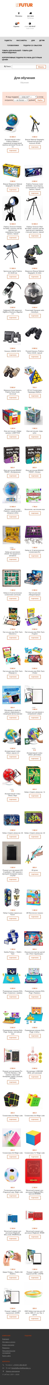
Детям (42, 40)
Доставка (30, 17)
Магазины (18, 16)
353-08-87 (29, 27)
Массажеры (22, 40)
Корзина (16, 24)
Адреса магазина (8, 1345)
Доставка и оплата (8, 1342)
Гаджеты (8, 40)
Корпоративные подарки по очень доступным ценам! (22, 58)
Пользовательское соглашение (8, 1352)
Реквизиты (5, 1348)
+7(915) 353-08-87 (20, 1365)
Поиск (8, 66)
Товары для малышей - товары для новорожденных (17, 51)
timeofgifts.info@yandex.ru (21, 1368)
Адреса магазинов (13, 1371)
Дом (33, 40)
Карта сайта (6, 1356)
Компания (5, 1339)
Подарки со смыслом (32, 45)
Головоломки (13, 45)
